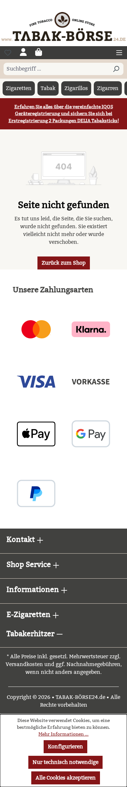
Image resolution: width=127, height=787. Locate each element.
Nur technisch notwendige (65, 762)
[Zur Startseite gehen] (63, 26)
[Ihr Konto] (23, 52)
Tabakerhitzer (31, 633)
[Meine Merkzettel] (8, 52)
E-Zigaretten (29, 614)
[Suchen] (116, 68)
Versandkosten (24, 664)
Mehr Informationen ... (63, 734)
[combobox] (56, 68)
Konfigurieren (65, 746)
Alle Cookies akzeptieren (65, 778)
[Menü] (119, 52)
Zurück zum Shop (64, 263)
